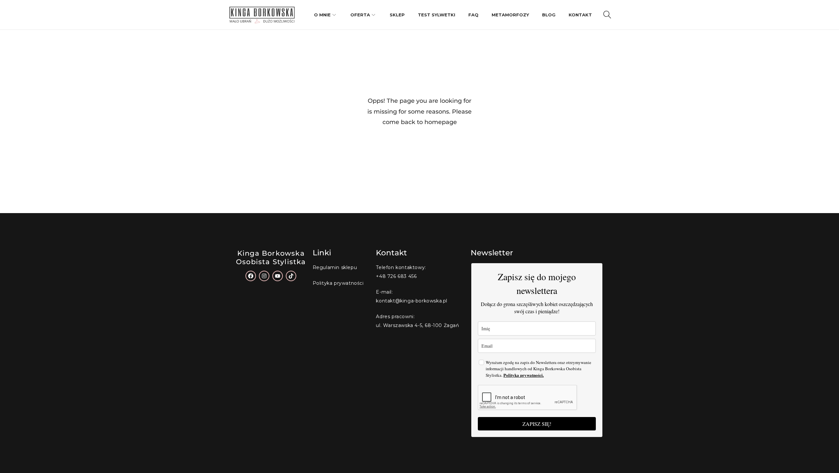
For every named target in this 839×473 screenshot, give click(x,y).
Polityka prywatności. (523, 375)
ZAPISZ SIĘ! (536, 423)
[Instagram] (264, 276)
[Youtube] (277, 276)
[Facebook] (250, 276)
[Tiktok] (291, 276)
